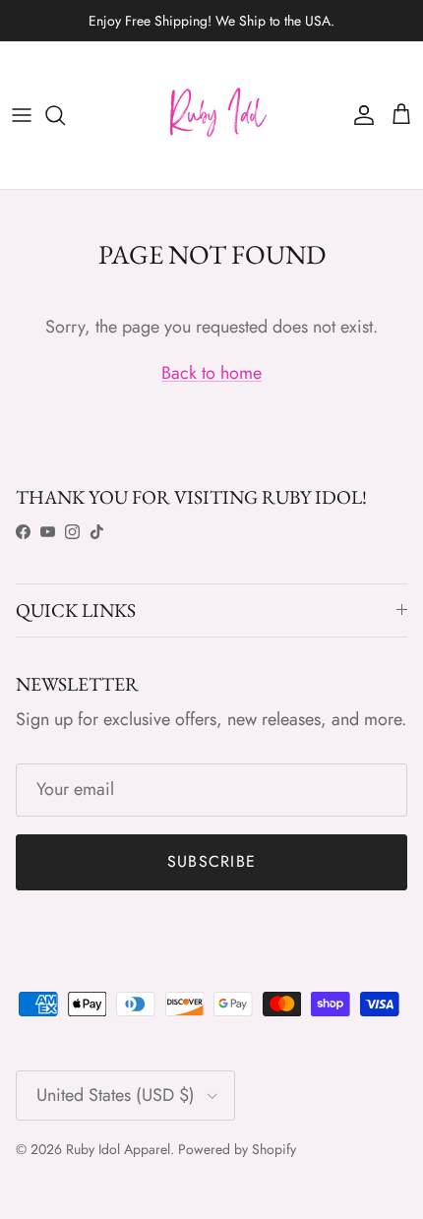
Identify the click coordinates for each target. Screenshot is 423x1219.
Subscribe (212, 861)
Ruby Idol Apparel (118, 1149)
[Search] (65, 115)
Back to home (211, 373)
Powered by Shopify (237, 1149)
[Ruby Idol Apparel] (211, 115)
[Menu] (21, 115)
